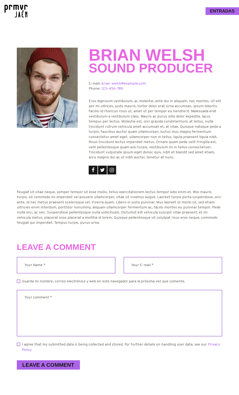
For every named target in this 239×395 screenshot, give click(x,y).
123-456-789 (112, 88)
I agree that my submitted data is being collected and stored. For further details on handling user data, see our (121, 347)
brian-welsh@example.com (123, 83)
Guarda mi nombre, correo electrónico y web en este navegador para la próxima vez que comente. (103, 281)
